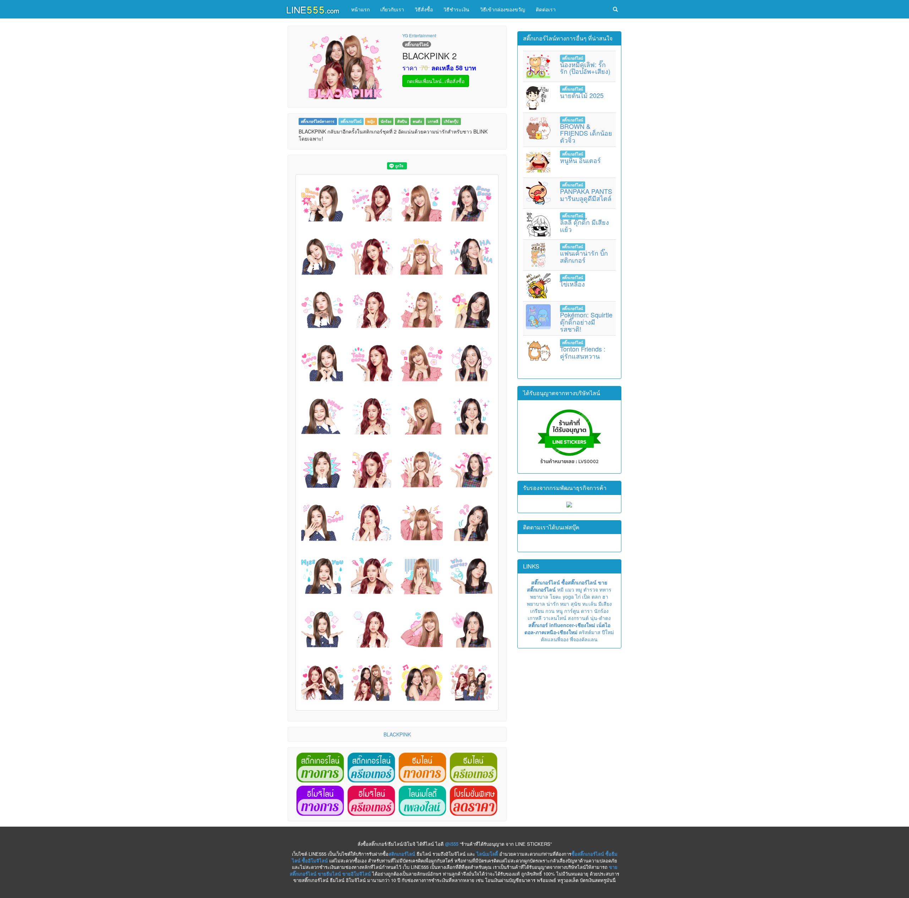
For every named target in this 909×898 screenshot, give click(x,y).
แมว (569, 589)
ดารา (587, 610)
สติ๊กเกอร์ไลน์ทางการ (317, 121)
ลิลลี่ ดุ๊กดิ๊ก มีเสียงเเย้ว (584, 225)
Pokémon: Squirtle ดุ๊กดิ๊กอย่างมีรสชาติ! (586, 321)
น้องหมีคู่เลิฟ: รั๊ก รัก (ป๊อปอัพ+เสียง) (585, 68)
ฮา (605, 596)
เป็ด (586, 596)
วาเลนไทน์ (554, 617)
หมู (579, 589)
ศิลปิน (402, 121)
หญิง (371, 121)
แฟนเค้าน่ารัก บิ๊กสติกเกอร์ (584, 256)
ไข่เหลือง (572, 283)
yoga (568, 596)
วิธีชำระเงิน (456, 9)
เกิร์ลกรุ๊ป (451, 121)
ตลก (596, 596)
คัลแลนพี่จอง (554, 639)
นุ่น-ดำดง (600, 617)
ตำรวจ (590, 589)
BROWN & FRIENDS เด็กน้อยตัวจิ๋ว (586, 133)
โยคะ (555, 596)
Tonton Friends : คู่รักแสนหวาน (582, 352)
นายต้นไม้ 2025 (582, 95)
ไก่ (578, 596)
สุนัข (576, 603)
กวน (550, 610)
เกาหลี (433, 121)
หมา (564, 603)
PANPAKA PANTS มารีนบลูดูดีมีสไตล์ (586, 194)
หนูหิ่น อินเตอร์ (580, 160)
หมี (560, 589)
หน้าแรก (360, 9)
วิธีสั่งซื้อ (424, 9)
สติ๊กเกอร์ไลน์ (351, 121)
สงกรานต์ (578, 617)
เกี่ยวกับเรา (392, 9)
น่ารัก (552, 603)
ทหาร (605, 589)
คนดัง (417, 121)
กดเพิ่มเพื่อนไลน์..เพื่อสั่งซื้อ (435, 81)
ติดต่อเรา (546, 9)
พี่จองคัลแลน (584, 639)
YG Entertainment (419, 35)
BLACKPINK (397, 734)
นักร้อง (386, 121)
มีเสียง (605, 603)
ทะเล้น (589, 603)
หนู (559, 610)
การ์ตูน (571, 610)
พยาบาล (539, 596)
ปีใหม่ (608, 632)
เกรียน (537, 610)
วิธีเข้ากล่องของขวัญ (502, 9)
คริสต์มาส (589, 632)
